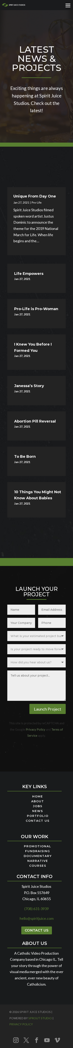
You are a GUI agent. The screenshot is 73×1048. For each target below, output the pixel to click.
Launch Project (47, 708)
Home (37, 796)
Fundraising (37, 851)
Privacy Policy (35, 729)
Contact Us (37, 821)
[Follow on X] (26, 1040)
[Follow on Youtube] (46, 1040)
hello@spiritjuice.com (37, 918)
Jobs (37, 806)
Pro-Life (36, 202)
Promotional (37, 846)
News (37, 811)
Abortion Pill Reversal (35, 421)
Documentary (38, 856)
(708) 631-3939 (36, 908)
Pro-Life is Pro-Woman (36, 309)
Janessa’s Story (29, 386)
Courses (37, 866)
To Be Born (25, 456)
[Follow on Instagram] (15, 1040)
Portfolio (37, 816)
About (37, 801)
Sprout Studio (40, 1018)
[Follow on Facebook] (36, 1040)
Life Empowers (28, 273)
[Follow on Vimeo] (57, 1040)
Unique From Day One (34, 196)
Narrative (37, 861)
